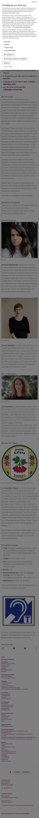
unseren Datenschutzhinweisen (23, 27)
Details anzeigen (8, 66)
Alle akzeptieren (9, 54)
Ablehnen (7, 63)
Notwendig (7, 41)
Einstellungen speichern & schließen (15, 59)
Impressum (34, 1)
